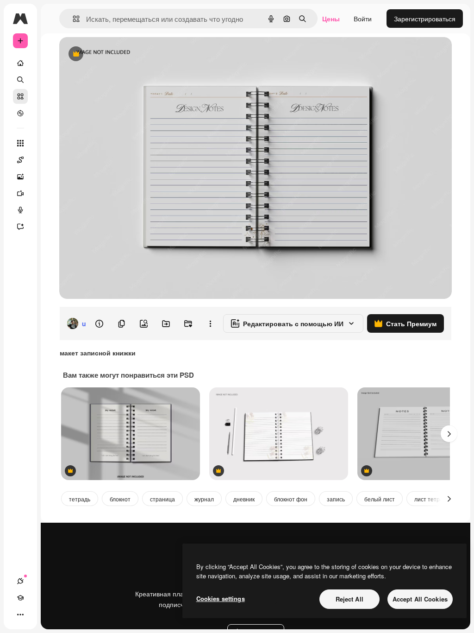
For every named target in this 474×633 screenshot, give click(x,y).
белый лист (379, 499)
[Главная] (20, 63)
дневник (244, 499)
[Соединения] (20, 581)
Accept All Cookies (420, 599)
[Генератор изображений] (20, 176)
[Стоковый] (20, 96)
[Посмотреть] (20, 113)
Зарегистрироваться (424, 18)
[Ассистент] (20, 226)
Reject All (349, 599)
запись (336, 499)
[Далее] (449, 433)
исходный (121, 54)
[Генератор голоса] (20, 210)
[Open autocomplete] (72, 18)
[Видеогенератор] (20, 193)
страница (162, 499)
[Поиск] (20, 79)
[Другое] (20, 614)
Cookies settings (220, 598)
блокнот (120, 499)
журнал (204, 499)
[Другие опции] (210, 323)
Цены (331, 18)
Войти (363, 18)
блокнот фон (290, 499)
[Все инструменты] (20, 143)
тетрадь (79, 499)
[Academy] (20, 597)
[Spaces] (20, 159)
